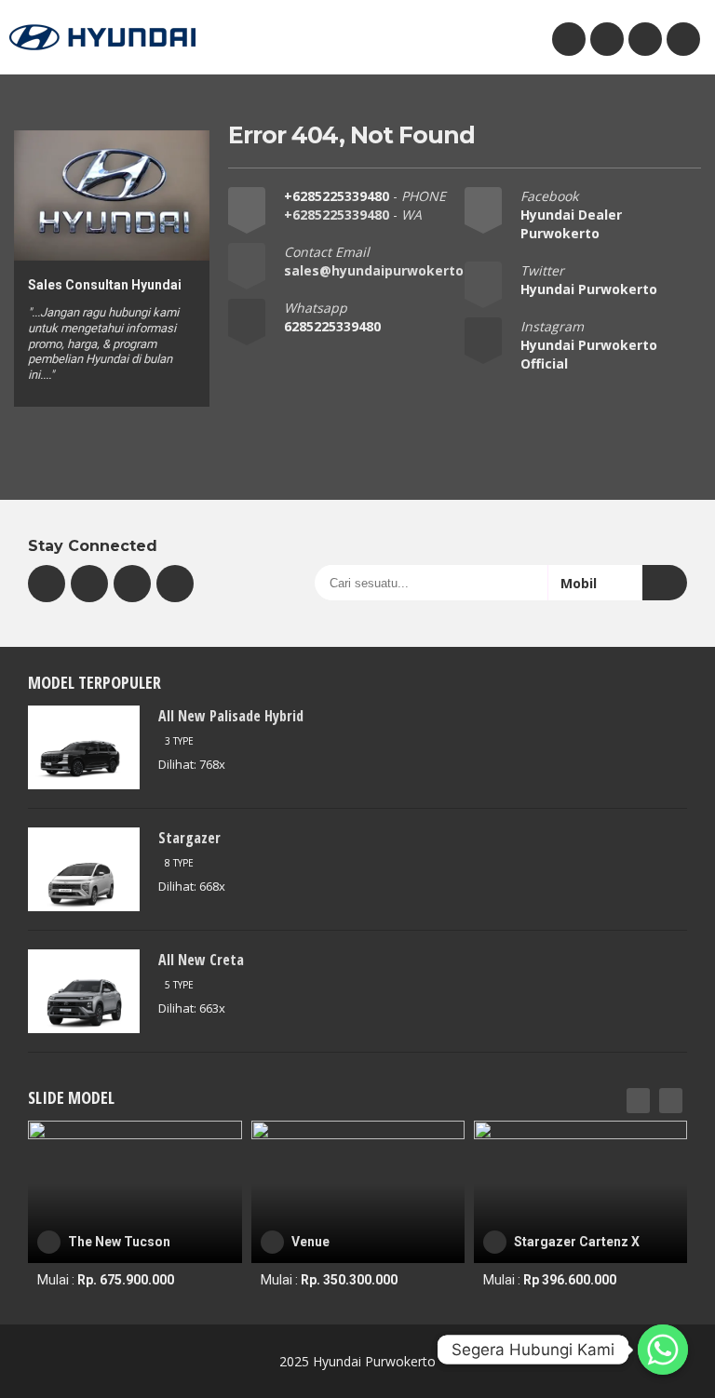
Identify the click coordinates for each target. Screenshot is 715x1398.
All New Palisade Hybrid (231, 716)
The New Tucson (119, 1241)
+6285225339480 (338, 196)
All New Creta (201, 959)
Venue (310, 1241)
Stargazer (189, 837)
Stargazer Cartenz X (577, 1241)
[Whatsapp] (663, 1349)
